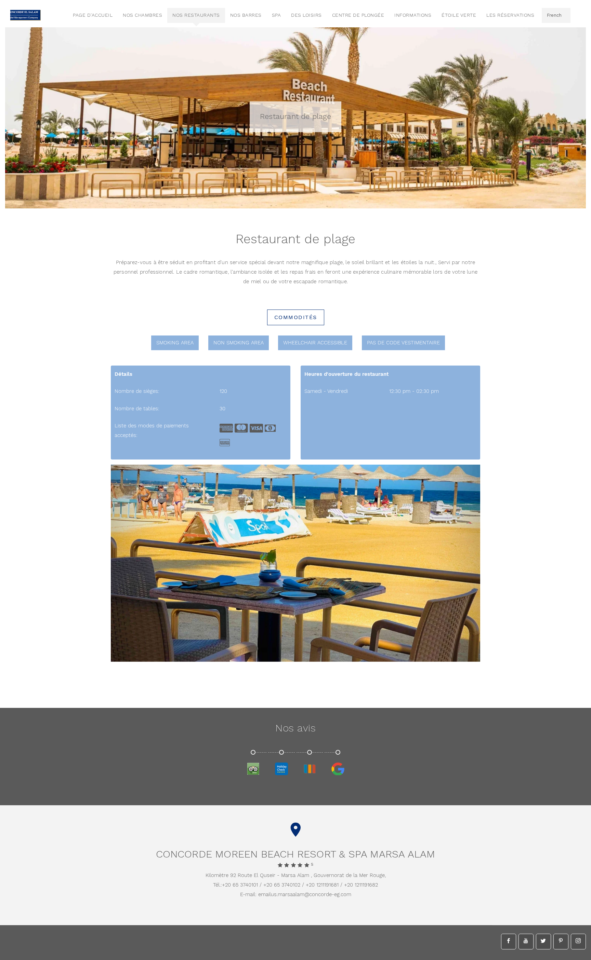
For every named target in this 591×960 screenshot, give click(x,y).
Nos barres (246, 15)
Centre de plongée (358, 15)
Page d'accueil (93, 15)
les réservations (510, 15)
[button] (454, 653)
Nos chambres (142, 15)
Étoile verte (459, 15)
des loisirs (306, 15)
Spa (276, 15)
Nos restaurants (196, 15)
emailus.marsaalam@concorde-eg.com (304, 894)
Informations (412, 15)
